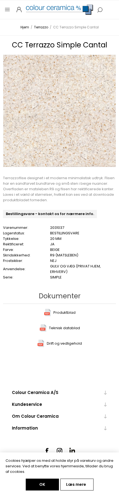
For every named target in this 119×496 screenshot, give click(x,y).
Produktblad (64, 312)
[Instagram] (59, 450)
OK (42, 484)
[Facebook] (46, 450)
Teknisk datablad (64, 328)
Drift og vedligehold (64, 343)
